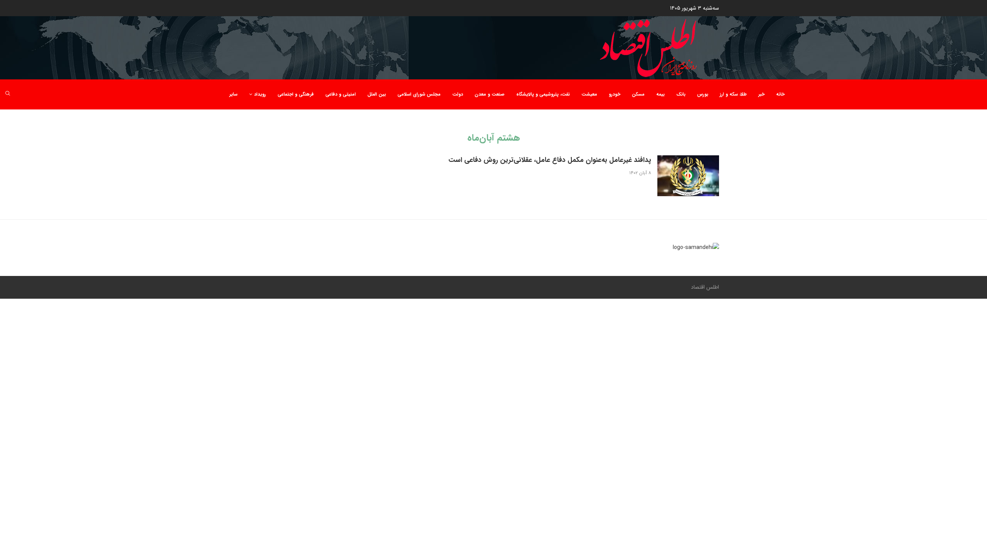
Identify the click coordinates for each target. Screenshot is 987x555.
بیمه (660, 94)
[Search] (7, 94)
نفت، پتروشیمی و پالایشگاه (543, 94)
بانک (681, 94)
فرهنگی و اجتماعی (296, 94)
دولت (457, 94)
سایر (233, 94)
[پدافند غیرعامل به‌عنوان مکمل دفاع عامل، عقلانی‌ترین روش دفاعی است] (688, 176)
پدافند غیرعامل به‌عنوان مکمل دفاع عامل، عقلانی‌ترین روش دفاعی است (549, 160)
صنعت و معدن (490, 94)
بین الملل (376, 94)
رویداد (260, 94)
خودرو (614, 94)
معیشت (589, 94)
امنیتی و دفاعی (340, 94)
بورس (702, 94)
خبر (761, 94)
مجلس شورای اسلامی (419, 94)
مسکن (638, 94)
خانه (780, 94)
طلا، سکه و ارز (733, 94)
